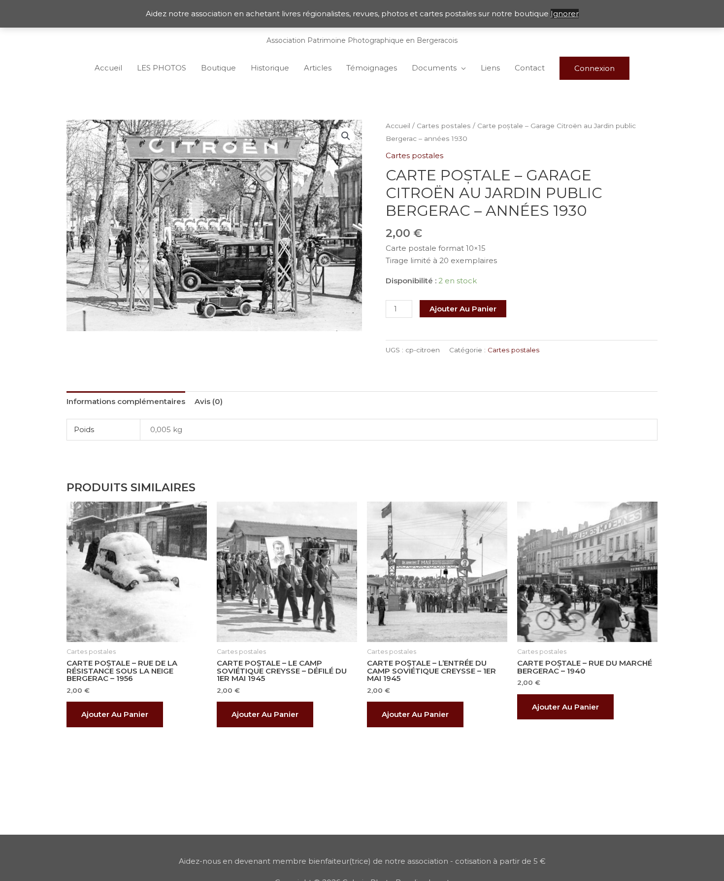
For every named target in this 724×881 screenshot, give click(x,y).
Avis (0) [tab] (209, 401)
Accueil (108, 67)
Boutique (218, 67)
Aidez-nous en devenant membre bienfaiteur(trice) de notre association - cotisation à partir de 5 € (362, 861)
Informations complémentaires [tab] (125, 401)
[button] (346, 136)
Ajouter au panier (462, 308)
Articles (317, 67)
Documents (434, 67)
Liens (490, 67)
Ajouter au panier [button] (114, 714)
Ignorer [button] (565, 13)
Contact (530, 67)
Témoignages (371, 67)
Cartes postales (444, 126)
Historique (270, 67)
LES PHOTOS (161, 67)
